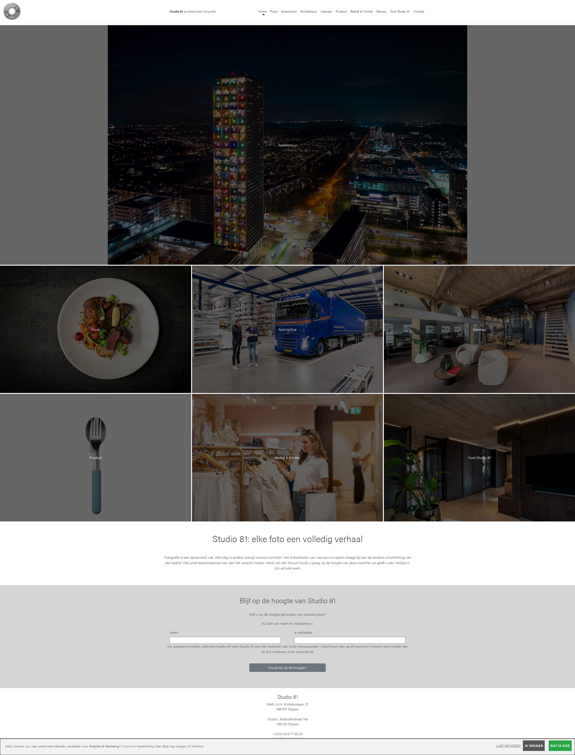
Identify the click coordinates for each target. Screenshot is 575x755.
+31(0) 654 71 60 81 (287, 733)
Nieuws (381, 11)
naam (174, 632)
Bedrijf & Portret (361, 11)
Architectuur (308, 11)
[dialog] (287, 747)
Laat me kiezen (508, 745)
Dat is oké (560, 745)
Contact (419, 11)
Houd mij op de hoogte (286, 667)
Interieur (326, 11)
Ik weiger (534, 745)
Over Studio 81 (400, 11)
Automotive (289, 11)
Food (273, 11)
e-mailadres (303, 632)
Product (341, 11)
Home (263, 11)
